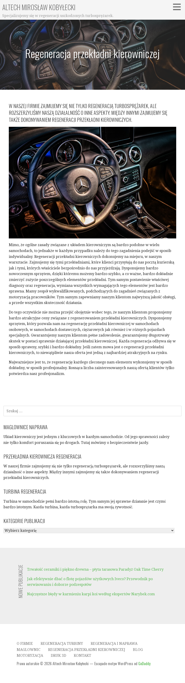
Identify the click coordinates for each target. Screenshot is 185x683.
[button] (178, 7)
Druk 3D (58, 655)
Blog (138, 650)
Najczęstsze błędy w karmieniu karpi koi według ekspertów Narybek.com (91, 594)
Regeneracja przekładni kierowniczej (86, 650)
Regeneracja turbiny (62, 643)
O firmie (25, 643)
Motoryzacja (30, 655)
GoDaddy (144, 663)
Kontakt (82, 655)
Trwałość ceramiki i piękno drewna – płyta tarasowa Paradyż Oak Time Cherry (95, 569)
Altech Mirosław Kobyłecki (38, 7)
